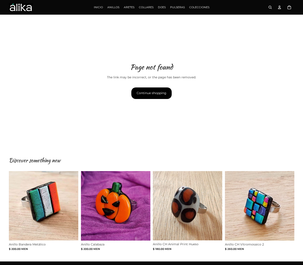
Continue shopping (151, 93)
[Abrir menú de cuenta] (279, 7)
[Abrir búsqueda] (270, 7)
